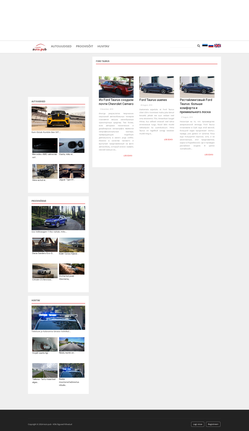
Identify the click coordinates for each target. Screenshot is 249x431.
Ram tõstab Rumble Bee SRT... (46, 132)
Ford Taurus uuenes (153, 100)
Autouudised (61, 46)
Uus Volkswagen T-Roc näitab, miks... (49, 231)
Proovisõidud (39, 201)
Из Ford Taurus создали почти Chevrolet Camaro (116, 102)
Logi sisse (197, 424)
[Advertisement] (124, 20)
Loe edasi (128, 155)
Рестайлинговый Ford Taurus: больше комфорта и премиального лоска (196, 106)
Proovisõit (84, 46)
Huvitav (103, 46)
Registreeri (213, 424)
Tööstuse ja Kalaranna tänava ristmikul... (51, 331)
